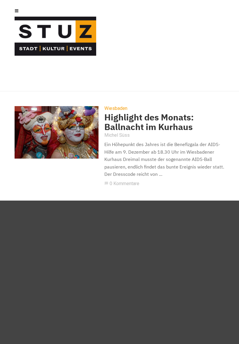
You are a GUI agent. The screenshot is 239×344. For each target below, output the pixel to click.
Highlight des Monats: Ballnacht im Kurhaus (149, 121)
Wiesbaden (115, 108)
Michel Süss (117, 135)
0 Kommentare (121, 183)
